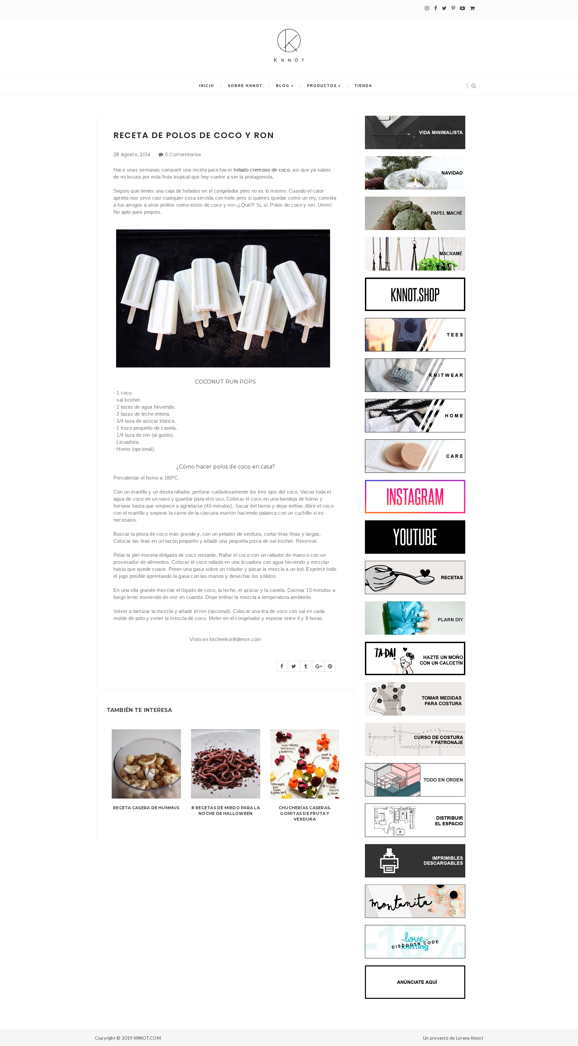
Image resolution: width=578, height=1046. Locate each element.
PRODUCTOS (322, 86)
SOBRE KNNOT (245, 86)
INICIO (206, 86)
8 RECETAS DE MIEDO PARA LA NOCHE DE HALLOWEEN (225, 810)
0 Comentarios (183, 154)
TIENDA (363, 86)
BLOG (283, 86)
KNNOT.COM (147, 1038)
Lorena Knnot (469, 1038)
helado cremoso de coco (261, 170)
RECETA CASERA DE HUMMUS (146, 807)
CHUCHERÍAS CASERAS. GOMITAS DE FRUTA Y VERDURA (305, 813)
